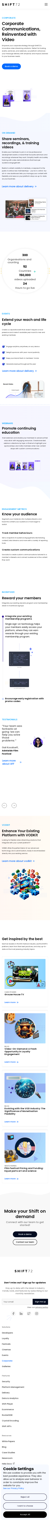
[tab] (25, 656)
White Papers (8, 1441)
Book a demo (11, 66)
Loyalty (5, 1338)
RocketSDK (7, 1415)
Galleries (6, 1366)
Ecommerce (8, 1409)
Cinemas (6, 1349)
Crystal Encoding (10, 1420)
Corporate (7, 1360)
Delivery (6, 1392)
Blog (4, 1447)
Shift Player (7, 1403)
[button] (45, 4)
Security (6, 1381)
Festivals (6, 1344)
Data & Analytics (10, 1398)
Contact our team (25, 1242)
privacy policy (41, 1307)
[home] (14, 4)
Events (5, 1355)
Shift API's (6, 1426)
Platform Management (13, 1387)
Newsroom (7, 1458)
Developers (7, 1332)
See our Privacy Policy (13, 1488)
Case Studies (8, 1452)
